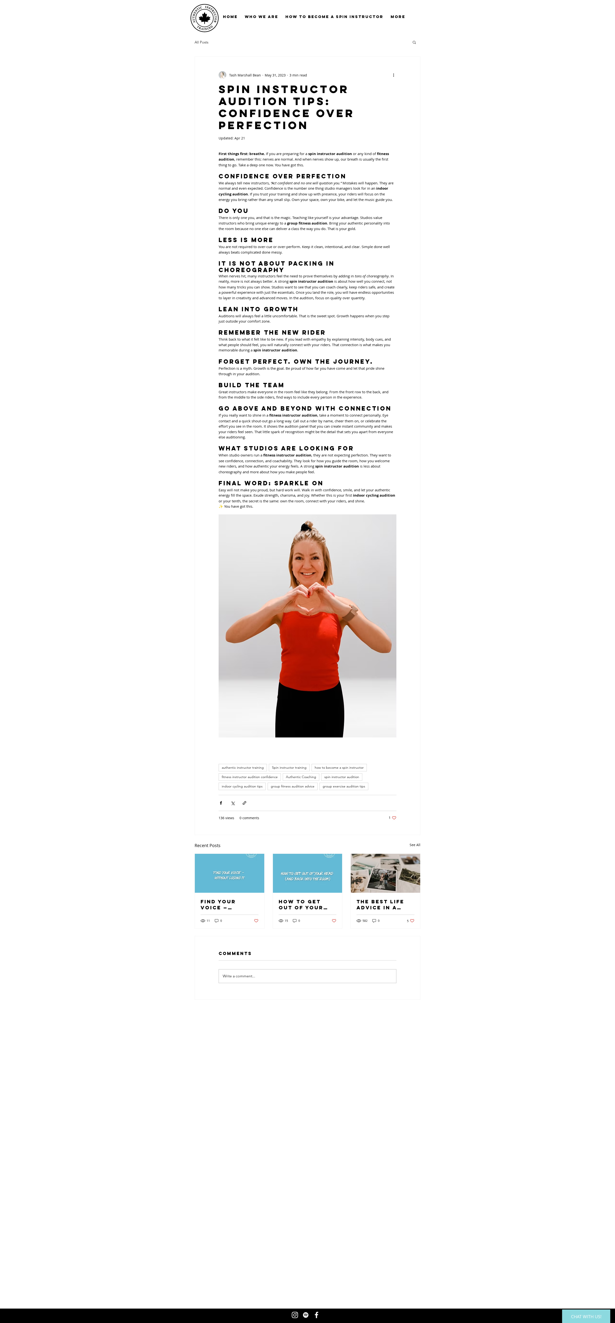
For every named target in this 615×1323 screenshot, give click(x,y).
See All (415, 844)
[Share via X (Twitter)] (232, 803)
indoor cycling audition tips (242, 786)
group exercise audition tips (344, 786)
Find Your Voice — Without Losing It (229, 905)
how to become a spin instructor (339, 767)
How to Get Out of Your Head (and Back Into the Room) (307, 905)
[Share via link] (244, 803)
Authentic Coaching (301, 777)
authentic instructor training (243, 767)
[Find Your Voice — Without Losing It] (229, 873)
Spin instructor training (289, 767)
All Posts (201, 42)
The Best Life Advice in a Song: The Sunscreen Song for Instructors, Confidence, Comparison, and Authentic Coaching (383, 905)
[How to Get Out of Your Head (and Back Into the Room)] (307, 873)
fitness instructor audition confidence (250, 777)
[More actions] (393, 75)
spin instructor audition (341, 777)
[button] (414, 42)
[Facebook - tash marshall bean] (316, 1315)
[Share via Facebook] (221, 803)
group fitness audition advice (292, 786)
